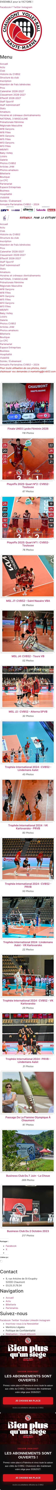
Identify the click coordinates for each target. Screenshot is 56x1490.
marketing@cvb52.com (43, 371)
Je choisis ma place (28, 1400)
